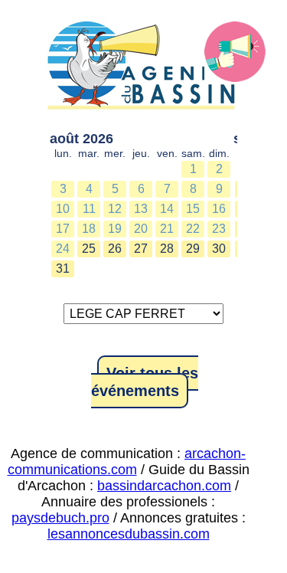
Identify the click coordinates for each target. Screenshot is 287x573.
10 (63, 208)
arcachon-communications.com (127, 461)
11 (89, 208)
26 (115, 248)
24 (63, 248)
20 (141, 228)
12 (115, 208)
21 (167, 228)
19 (115, 228)
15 (193, 208)
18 (89, 228)
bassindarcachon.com (164, 485)
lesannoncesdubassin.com (128, 534)
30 (219, 248)
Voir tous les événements (144, 382)
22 (193, 228)
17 (63, 228)
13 (141, 208)
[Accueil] (143, 68)
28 (167, 248)
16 (219, 208)
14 (167, 208)
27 (141, 248)
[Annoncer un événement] (235, 52)
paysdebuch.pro (60, 518)
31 (63, 268)
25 (89, 248)
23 (219, 228)
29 (193, 248)
